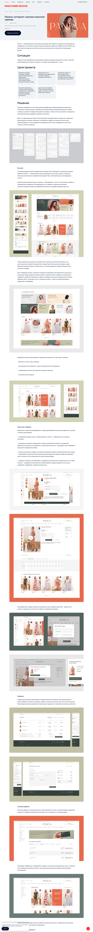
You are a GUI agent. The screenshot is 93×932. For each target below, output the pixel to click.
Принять (5, 928)
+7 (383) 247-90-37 (82, 2)
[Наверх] (88, 928)
